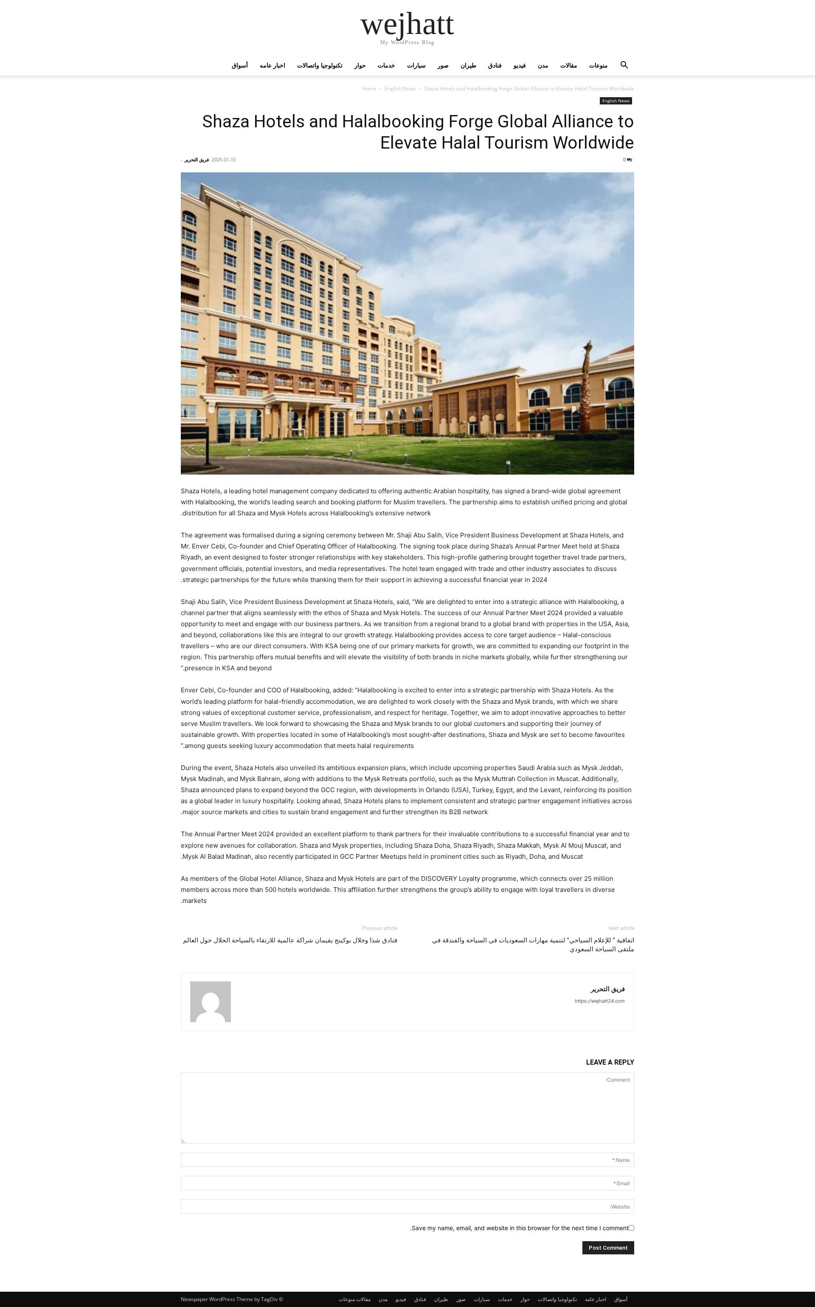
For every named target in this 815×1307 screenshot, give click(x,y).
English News (400, 88)
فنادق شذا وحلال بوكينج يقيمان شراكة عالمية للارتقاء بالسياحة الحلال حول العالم (290, 940)
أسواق (240, 65)
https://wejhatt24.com (600, 1001)
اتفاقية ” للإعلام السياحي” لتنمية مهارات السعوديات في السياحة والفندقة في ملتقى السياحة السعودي (533, 944)
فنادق (495, 65)
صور (443, 65)
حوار (360, 65)
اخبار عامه (272, 65)
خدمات (386, 65)
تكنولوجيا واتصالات (320, 65)
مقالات (568, 65)
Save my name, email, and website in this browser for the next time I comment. (519, 1227)
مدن (543, 65)
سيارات (416, 65)
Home (369, 88)
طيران (468, 65)
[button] (624, 66)
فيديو (520, 65)
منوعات (598, 65)
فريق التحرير (197, 159)
